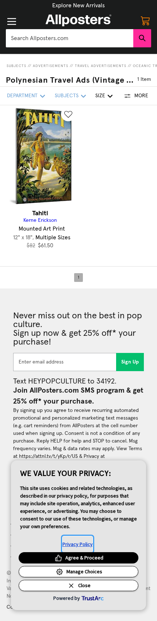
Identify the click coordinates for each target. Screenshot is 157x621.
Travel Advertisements (100, 66)
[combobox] (69, 38)
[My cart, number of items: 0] (145, 20)
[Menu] (12, 21)
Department (22, 95)
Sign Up (130, 362)
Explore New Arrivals (78, 5)
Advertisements (50, 66)
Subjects (16, 66)
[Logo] (78, 20)
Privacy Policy (77, 544)
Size (100, 95)
